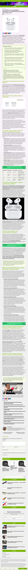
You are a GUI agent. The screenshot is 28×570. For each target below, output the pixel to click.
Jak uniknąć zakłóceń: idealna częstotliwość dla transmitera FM (14, 416)
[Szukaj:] (12, 477)
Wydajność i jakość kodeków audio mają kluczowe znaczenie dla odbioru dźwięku (13, 78)
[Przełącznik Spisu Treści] (24, 69)
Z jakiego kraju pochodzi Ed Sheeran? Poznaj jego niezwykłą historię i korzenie (16, 547)
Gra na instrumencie (5, 557)
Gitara (3, 556)
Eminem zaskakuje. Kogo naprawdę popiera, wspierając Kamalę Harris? (15, 542)
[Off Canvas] (2, 6)
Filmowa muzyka (5, 554)
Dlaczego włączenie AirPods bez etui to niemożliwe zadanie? (13, 404)
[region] (14, 564)
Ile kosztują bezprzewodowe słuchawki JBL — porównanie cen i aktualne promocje (21, 470)
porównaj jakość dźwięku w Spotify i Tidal (8, 91)
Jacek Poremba (5, 14)
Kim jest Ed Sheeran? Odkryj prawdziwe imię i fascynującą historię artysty (15, 537)
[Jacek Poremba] (4, 428)
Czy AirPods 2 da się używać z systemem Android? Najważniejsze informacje (12, 72)
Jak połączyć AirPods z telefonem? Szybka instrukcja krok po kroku (13, 467)
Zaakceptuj (22, 568)
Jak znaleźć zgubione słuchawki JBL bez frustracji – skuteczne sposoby (5, 469)
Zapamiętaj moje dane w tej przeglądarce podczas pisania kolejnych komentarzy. (14, 452)
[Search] (25, 6)
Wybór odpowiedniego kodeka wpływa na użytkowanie (11, 71)
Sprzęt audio (4, 8)
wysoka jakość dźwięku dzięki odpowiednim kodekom (11, 70)
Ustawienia (5, 568)
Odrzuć (14, 568)
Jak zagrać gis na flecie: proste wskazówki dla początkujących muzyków (15, 503)
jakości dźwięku (7, 35)
